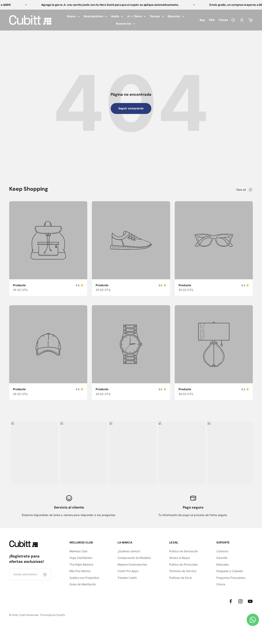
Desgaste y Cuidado (229, 571)
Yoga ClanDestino (80, 557)
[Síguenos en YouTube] (250, 601)
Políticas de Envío (180, 577)
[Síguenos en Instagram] (240, 601)
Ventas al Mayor (179, 557)
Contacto (222, 551)
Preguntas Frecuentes (230, 577)
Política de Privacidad (183, 564)
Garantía (221, 557)
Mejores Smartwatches (132, 564)
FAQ (212, 20)
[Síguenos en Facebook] (230, 601)
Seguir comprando (131, 108)
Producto (19, 285)
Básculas (174, 16)
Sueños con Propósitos (84, 577)
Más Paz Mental (79, 571)
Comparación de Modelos (134, 557)
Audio (115, 16)
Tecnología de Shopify (52, 614)
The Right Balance (81, 564)
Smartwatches (93, 16)
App (202, 20)
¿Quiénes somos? (129, 551)
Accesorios (123, 23)
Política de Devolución (183, 551)
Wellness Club (78, 551)
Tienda (223, 20)
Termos (155, 16)
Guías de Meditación (82, 584)
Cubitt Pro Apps (128, 571)
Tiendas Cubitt (127, 577)
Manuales (222, 564)
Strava (220, 584)
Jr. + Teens (134, 16)
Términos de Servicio (182, 571)
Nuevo (71, 16)
